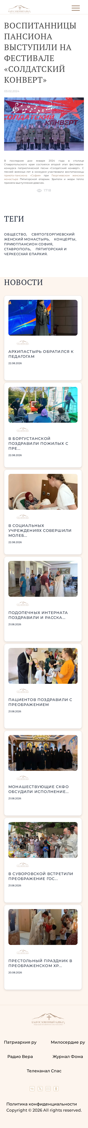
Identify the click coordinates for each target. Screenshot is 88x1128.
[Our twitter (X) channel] (41, 1089)
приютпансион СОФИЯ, (28, 244)
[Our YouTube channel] (49, 1089)
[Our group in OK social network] (56, 1089)
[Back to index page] (19, 12)
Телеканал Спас (44, 1070)
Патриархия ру (20, 1042)
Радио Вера (20, 1056)
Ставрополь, (18, 249)
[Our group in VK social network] (33, 1089)
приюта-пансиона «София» (22, 175)
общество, (16, 234)
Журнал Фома (68, 1056)
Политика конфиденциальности (41, 1104)
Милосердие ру (68, 1042)
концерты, (65, 239)
